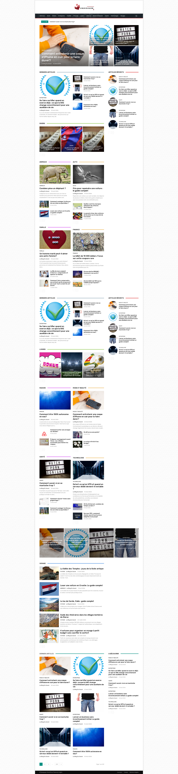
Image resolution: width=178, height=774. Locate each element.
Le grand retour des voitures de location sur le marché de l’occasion (94, 214)
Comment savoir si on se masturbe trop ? (92, 78)
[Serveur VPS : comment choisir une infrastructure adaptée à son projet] (77, 516)
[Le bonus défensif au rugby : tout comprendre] (50, 365)
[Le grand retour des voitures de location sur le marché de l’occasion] (77, 215)
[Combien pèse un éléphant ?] (55, 174)
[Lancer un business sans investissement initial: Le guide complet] (101, 56)
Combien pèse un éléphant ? (52, 188)
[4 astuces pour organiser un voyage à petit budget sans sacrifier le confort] (49, 636)
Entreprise (94, 35)
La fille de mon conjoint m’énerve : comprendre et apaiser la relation (59, 272)
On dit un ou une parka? (91, 432)
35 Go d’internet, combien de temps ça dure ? (94, 505)
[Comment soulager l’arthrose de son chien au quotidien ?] (44, 204)
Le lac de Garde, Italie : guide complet (77, 601)
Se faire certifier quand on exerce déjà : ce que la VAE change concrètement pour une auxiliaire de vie (54, 104)
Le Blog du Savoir (44, 110)
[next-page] (43, 155)
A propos (119, 772)
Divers (50, 145)
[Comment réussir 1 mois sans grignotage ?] (44, 501)
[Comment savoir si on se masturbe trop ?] (126, 35)
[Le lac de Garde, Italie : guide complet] (49, 604)
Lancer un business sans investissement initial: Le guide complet (92, 87)
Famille (41, 251)
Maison (41, 411)
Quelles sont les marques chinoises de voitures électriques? (92, 205)
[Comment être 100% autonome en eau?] (77, 106)
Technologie (119, 58)
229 (57, 764)
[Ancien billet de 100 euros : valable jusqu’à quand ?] (77, 283)
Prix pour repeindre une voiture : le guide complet (88, 189)
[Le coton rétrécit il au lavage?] (77, 444)
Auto (74, 185)
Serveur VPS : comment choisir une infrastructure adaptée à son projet (93, 515)
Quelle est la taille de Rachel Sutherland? (50, 148)
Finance (75, 253)
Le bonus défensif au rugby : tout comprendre (50, 374)
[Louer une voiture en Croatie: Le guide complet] (44, 213)
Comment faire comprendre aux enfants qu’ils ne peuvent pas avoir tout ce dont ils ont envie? (60, 283)
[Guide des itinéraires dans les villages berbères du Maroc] (49, 620)
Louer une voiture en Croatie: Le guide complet (60, 211)
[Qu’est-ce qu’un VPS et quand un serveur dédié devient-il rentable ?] (126, 56)
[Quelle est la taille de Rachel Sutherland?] (50, 139)
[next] (136, 22)
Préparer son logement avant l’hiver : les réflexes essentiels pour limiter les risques (60, 441)
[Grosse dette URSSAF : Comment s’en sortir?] (77, 274)
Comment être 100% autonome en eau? (91, 105)
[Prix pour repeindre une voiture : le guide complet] (88, 174)
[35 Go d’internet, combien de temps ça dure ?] (77, 506)
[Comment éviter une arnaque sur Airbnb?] (44, 432)
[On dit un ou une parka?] (77, 434)
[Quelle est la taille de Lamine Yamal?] (71, 139)
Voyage (62, 571)
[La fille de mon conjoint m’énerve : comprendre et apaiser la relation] (44, 273)
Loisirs (50, 371)
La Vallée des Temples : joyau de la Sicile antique (82, 569)
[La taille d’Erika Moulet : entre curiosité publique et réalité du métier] (93, 139)
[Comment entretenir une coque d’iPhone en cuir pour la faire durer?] (64, 45)
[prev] (133, 22)
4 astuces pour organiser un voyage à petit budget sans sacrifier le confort (79, 631)
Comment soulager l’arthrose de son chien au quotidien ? (60, 202)
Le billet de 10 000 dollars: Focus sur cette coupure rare (88, 257)
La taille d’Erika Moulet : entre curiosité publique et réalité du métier (93, 147)
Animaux (42, 185)
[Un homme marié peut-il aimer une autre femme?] (55, 239)
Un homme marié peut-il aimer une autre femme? (53, 254)
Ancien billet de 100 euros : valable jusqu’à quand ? (93, 281)
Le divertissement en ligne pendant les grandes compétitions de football (71, 373)
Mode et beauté (47, 50)
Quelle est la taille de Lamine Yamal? (72, 148)
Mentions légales (134, 772)
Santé (117, 39)
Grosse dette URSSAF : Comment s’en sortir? (91, 272)
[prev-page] (40, 155)
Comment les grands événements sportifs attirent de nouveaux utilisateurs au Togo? (93, 373)
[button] (136, 16)
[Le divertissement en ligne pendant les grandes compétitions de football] (71, 365)
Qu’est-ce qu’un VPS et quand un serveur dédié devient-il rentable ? (71, 21)
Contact (126, 772)
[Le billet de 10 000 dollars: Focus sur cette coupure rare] (88, 242)
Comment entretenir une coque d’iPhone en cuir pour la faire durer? (128, 80)
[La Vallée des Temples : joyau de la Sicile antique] (49, 573)
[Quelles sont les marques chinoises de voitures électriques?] (77, 206)
